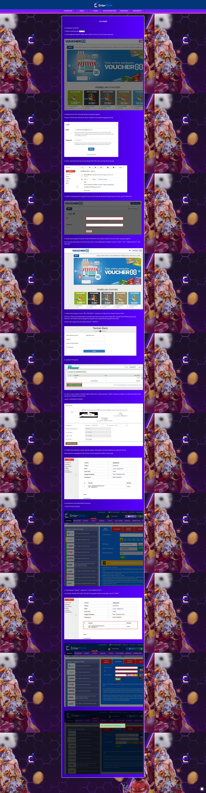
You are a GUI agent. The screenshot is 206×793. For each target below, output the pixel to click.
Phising (96, 10)
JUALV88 (82, 31)
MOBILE (82, 10)
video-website (137, 10)
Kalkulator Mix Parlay (110, 10)
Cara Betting (124, 10)
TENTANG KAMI (68, 10)
